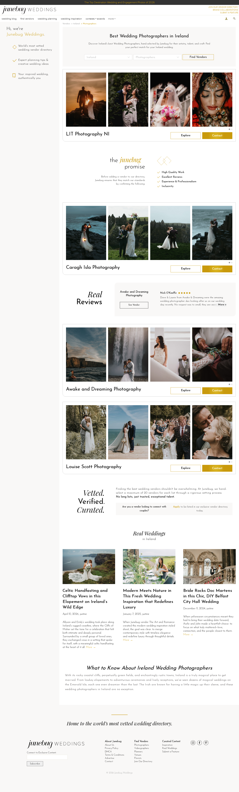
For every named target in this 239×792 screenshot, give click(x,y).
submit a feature (229, 12)
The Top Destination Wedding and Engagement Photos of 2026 (119, 2)
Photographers (141, 745)
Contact (217, 135)
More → (91, 647)
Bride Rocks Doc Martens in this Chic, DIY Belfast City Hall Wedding (207, 596)
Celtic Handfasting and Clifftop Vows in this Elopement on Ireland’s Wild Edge (85, 599)
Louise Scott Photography (93, 466)
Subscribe (35, 764)
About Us (109, 745)
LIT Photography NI (87, 134)
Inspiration (167, 745)
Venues (137, 755)
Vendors (66, 24)
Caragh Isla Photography (93, 267)
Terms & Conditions (114, 755)
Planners (138, 752)
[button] (229, 129)
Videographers (141, 748)
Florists (137, 758)
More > (222, 305)
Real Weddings (169, 748)
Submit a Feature (170, 752)
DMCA (108, 752)
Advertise (109, 758)
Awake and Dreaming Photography (103, 389)
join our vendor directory (223, 7)
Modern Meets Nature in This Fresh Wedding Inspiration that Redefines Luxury (148, 599)
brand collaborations (225, 10)
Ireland (76, 24)
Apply (176, 507)
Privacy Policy (111, 748)
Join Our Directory (143, 761)
